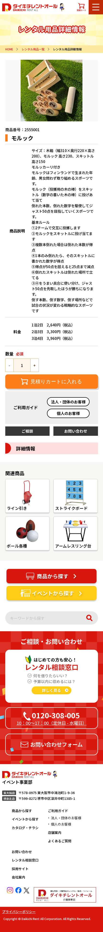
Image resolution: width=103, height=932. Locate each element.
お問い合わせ (22, 851)
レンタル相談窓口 (25, 860)
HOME (9, 49)
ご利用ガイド (58, 810)
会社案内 (18, 877)
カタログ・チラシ (25, 827)
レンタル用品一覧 (33, 49)
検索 (89, 618)
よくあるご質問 (59, 840)
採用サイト (20, 868)
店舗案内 (54, 832)
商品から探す (22, 810)
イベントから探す (25, 819)
